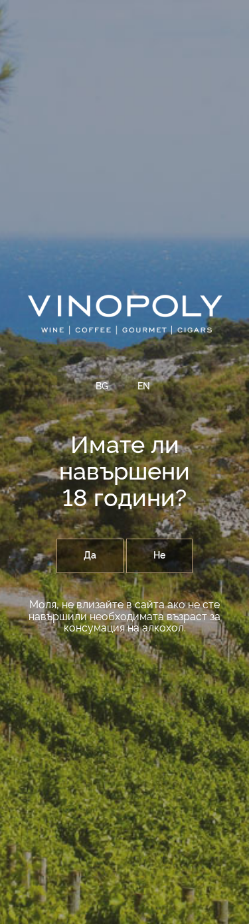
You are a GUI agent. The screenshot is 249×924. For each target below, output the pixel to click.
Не (159, 556)
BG (102, 386)
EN (143, 386)
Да (90, 556)
